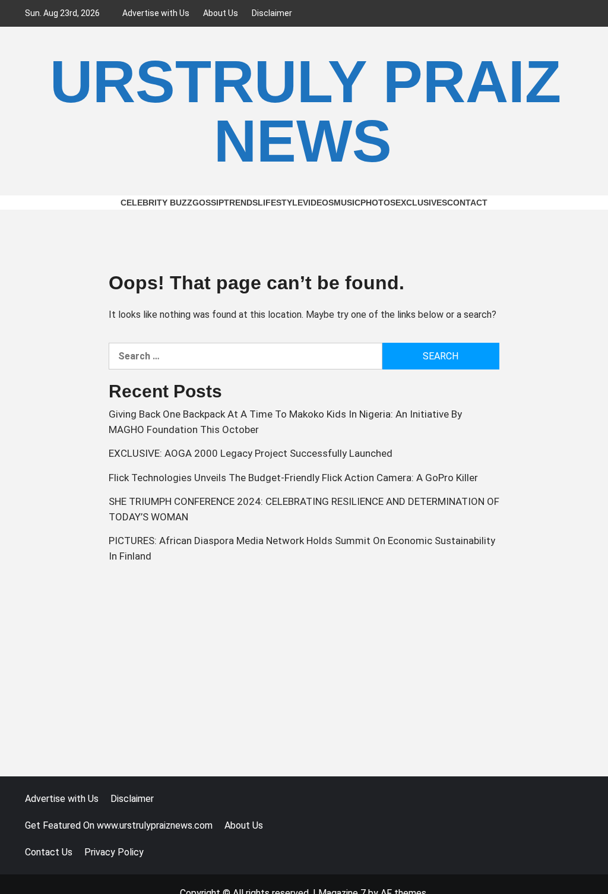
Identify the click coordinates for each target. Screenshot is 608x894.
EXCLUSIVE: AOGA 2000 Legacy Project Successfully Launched (250, 453)
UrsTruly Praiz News (305, 111)
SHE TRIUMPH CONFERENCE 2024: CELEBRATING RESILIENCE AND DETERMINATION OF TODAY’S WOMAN (304, 509)
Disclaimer (272, 13)
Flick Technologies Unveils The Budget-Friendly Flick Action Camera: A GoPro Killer (293, 478)
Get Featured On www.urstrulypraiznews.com (119, 825)
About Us (220, 13)
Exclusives (421, 202)
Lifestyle (280, 202)
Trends (241, 202)
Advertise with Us (155, 13)
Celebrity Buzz (156, 202)
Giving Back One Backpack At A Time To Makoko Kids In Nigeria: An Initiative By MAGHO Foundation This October (285, 421)
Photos (377, 202)
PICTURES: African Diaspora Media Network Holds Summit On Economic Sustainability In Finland (302, 548)
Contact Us (48, 852)
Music (347, 202)
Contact (467, 202)
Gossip (208, 202)
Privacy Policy (114, 852)
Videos (318, 202)
